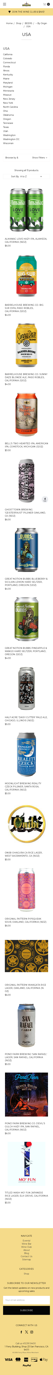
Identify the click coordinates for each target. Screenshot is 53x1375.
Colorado (7, 58)
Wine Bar (26, 1243)
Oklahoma (8, 115)
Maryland (8, 82)
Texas (6, 127)
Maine (6, 78)
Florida (6, 66)
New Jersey (9, 99)
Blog (26, 1253)
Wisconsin (8, 143)
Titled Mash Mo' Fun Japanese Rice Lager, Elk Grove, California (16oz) (26, 1195)
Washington (9, 135)
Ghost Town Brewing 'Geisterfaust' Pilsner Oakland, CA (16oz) (25, 512)
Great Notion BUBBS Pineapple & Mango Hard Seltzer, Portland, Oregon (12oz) (26, 651)
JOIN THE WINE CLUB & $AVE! (28, 11)
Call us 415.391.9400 (26, 1343)
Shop (26, 1273)
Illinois (6, 70)
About (26, 1250)
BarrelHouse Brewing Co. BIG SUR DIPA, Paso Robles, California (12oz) (24, 308)
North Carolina (10, 107)
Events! (26, 1240)
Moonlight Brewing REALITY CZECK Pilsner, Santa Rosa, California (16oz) (23, 786)
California (7, 54)
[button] (26, 158)
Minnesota (8, 90)
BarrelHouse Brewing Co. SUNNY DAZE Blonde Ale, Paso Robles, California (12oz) (26, 377)
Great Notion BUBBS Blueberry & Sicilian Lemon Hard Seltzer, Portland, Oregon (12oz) (26, 581)
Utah (5, 131)
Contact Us (26, 1256)
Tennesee (8, 123)
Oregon (7, 119)
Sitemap (26, 1259)
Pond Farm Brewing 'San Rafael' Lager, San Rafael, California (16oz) (26, 1057)
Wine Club (26, 1247)
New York (8, 103)
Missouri (7, 94)
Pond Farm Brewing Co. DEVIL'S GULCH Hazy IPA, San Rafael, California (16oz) (25, 1126)
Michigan (8, 86)
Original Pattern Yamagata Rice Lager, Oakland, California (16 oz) (25, 988)
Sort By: (15, 176)
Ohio (5, 111)
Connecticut (9, 62)
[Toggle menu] (4, 4)
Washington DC (11, 139)
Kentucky (8, 74)
